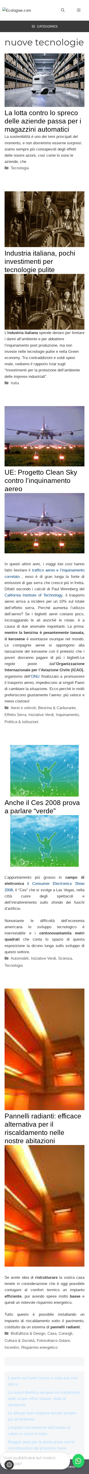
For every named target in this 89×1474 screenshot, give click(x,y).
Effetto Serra (15, 715)
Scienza (65, 958)
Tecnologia (20, 168)
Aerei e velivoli (23, 708)
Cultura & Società (19, 1340)
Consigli (65, 1333)
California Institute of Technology (33, 595)
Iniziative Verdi (41, 715)
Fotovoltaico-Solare (53, 1340)
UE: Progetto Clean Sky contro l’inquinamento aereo (41, 480)
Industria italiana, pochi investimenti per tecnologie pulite (40, 261)
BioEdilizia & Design (28, 1333)
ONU (36, 676)
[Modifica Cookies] (9, 1464)
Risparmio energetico (39, 1347)
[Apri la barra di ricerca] (63, 10)
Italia (15, 383)
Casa (51, 1333)
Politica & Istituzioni (21, 722)
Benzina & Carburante (57, 708)
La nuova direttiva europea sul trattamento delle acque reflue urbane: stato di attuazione (44, 1398)
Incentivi (12, 1347)
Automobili (20, 958)
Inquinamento (67, 715)
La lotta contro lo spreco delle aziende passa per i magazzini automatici (43, 121)
